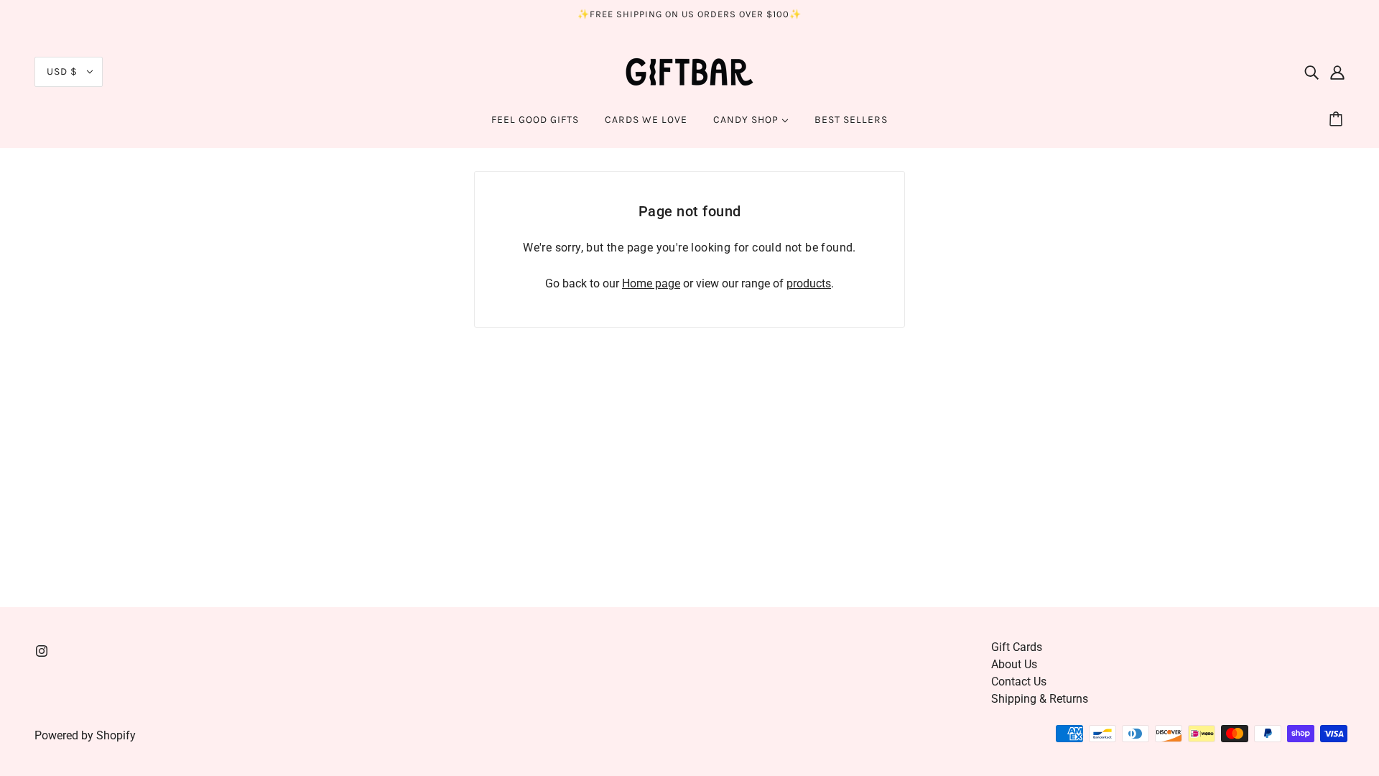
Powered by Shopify (85, 735)
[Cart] (1338, 120)
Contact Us (1018, 681)
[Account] (1337, 71)
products (808, 283)
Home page (651, 283)
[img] (1311, 71)
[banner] (689, 71)
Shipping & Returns (1039, 699)
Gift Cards (1016, 647)
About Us (1014, 664)
